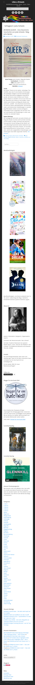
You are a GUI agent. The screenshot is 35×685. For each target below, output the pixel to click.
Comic (5, 539)
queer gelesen (7, 583)
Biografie (6, 526)
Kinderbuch (7, 563)
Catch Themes (22, 683)
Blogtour (6, 531)
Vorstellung (7, 602)
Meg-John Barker (11, 137)
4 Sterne (7, 135)
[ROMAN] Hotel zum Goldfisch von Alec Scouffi (16, 615)
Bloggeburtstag (8, 529)
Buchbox (6, 532)
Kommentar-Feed (8, 676)
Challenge (6, 536)
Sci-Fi (5, 590)
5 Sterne (6, 510)
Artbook (6, 521)
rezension (21, 137)
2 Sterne (6, 505)
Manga (5, 571)
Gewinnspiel (7, 551)
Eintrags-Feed (7, 675)
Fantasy (6, 548)
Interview (6, 559)
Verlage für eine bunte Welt (17, 419)
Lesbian (6, 566)
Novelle (6, 578)
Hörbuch (6, 556)
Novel (5, 576)
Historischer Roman (9, 554)
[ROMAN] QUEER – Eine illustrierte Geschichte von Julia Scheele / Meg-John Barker (16, 32)
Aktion (5, 512)
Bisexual (6, 527)
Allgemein (6, 514)
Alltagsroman (7, 515)
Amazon (20, 86)
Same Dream (7, 588)
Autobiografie (7, 524)
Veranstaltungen (8, 600)
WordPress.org (8, 678)
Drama (5, 542)
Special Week (7, 592)
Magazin (6, 570)
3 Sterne (6, 507)
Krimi (5, 564)
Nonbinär (6, 575)
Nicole (5, 638)
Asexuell (6, 522)
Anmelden (6, 673)
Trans (5, 598)
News (5, 573)
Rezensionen (15, 135)
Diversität (6, 541)
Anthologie (7, 519)
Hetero (5, 553)
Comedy (6, 537)
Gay (5, 549)
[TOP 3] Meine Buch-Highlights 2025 (19, 638)
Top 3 (5, 597)
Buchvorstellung (8, 534)
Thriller (6, 595)
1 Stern (6, 504)
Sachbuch (21, 135)
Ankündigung (7, 517)
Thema (5, 593)
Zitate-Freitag (7, 603)
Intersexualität (8, 558)
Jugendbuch (7, 561)
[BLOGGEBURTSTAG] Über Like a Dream (14, 636)
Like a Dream (18, 2)
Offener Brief (7, 580)
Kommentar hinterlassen (21, 36)
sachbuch (26, 137)
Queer (10, 135)
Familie (6, 546)
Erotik (5, 544)
